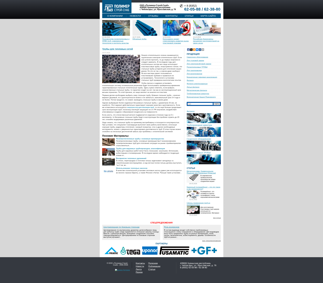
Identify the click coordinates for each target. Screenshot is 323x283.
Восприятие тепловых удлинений (131, 158)
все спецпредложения (211, 241)
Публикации (154, 266)
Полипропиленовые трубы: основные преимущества (140, 139)
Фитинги (190, 80)
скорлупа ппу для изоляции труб (140, 107)
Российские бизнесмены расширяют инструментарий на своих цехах (206, 41)
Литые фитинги (193, 87)
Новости (135, 16)
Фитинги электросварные (197, 84)
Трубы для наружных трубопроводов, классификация (140, 148)
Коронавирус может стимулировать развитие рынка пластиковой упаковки (176, 41)
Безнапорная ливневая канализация (202, 77)
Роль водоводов (171, 227)
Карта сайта (208, 16)
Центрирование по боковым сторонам (121, 227)
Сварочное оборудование (197, 57)
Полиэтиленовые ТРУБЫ (197, 67)
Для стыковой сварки (195, 60)
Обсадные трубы (139, 39)
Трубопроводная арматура (198, 94)
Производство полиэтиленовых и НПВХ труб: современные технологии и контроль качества (115, 41)
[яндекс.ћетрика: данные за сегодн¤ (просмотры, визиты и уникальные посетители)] (122, 270)
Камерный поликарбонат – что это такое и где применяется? (203, 188)
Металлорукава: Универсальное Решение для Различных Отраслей (201, 172)
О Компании (115, 16)
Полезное (153, 263)
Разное (139, 272)
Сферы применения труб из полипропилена (198, 204)
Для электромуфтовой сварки (199, 64)
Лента (139, 269)
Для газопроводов (194, 70)
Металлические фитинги (197, 90)
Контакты (171, 16)
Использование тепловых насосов (131, 168)
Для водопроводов (194, 74)
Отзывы (153, 16)
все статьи (217, 218)
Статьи (189, 16)
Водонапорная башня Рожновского (201, 97)
